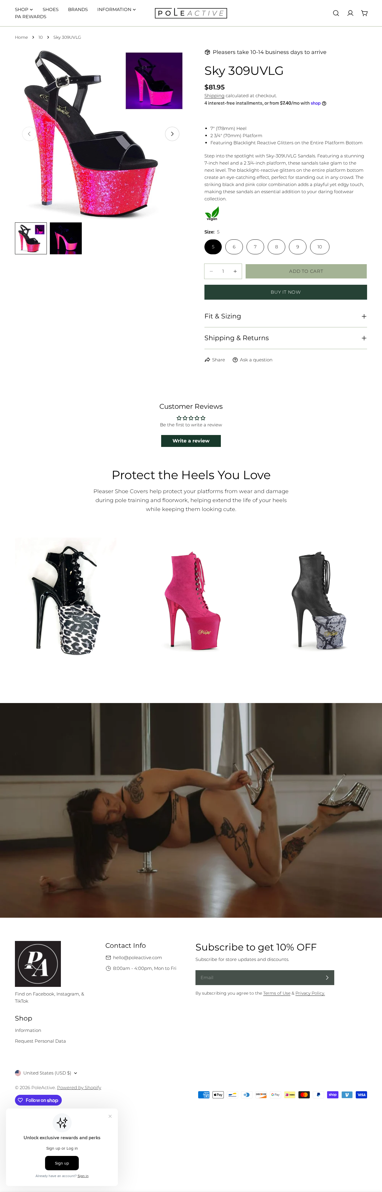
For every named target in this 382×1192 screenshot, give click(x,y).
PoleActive (43, 1087)
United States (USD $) (47, 1073)
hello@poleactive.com (137, 957)
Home (21, 37)
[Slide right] (172, 134)
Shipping (214, 95)
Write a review (191, 441)
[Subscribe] (327, 977)
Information (28, 1030)
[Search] (336, 13)
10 (40, 37)
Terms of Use (276, 993)
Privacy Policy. (310, 993)
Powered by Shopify (79, 1087)
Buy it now (286, 292)
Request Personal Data (40, 1041)
